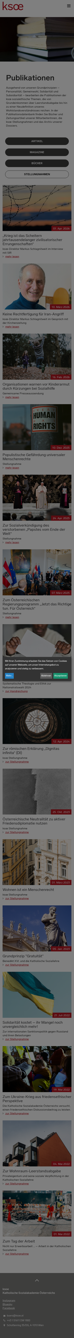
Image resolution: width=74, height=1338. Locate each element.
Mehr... (9, 675)
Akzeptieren (60, 675)
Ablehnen (46, 675)
